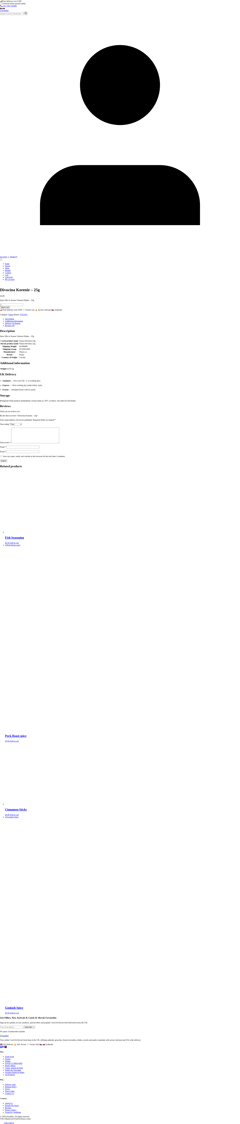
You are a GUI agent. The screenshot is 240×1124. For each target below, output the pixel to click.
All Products (10, 1075)
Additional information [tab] (14, 321)
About (7, 266)
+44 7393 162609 (9, 6)
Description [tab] (9, 319)
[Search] (26, 13)
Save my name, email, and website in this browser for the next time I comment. (34, 456)
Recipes (8, 1108)
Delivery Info (10, 1084)
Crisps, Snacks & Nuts (14, 1068)
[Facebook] (1, 1047)
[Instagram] (3, 1047)
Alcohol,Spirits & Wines (14, 1072)
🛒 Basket (12, 257)
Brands (8, 270)
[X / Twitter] (6, 1047)
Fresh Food (9, 1057)
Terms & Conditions (13, 1112)
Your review (5, 442)
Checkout (9, 277)
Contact (8, 273)
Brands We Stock (12, 1105)
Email (3, 452)
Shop (7, 268)
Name (3, 447)
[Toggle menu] (1, 259)
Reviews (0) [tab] (10, 326)
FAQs (7, 1089)
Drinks (7, 1061)
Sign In (28, 8)
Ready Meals (10, 1066)
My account (9, 279)
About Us (9, 1103)
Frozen (7, 1059)
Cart (6, 275)
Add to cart (5, 307)
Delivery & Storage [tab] (12, 323)
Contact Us (9, 1093)
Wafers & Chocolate (13, 1070)
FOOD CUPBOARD (13, 1063)
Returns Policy (11, 1087)
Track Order (10, 1091)
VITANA (24, 315)
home (7, 264)
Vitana (10, 315)
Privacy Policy (10, 1110)
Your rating (5, 424)
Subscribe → (29, 1027)
